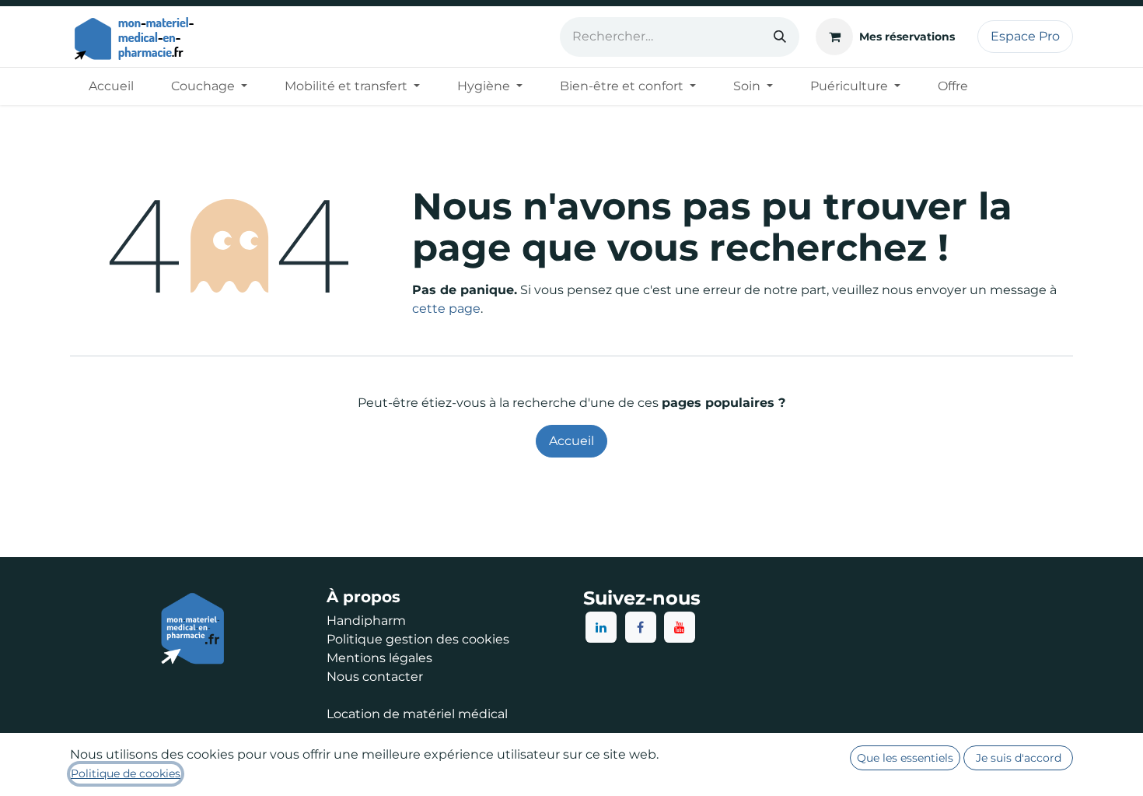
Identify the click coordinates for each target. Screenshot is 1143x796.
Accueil (571, 440)
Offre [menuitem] (953, 86)
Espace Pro (1025, 36)
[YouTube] (679, 627)
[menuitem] (111, 86)
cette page (446, 308)
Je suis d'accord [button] (1018, 758)
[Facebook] (640, 627)
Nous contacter (375, 676)
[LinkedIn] (601, 627)
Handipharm (366, 620)
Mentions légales (379, 657)
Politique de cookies (125, 773)
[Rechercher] (779, 37)
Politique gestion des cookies (418, 639)
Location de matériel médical (417, 714)
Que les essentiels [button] (905, 758)
